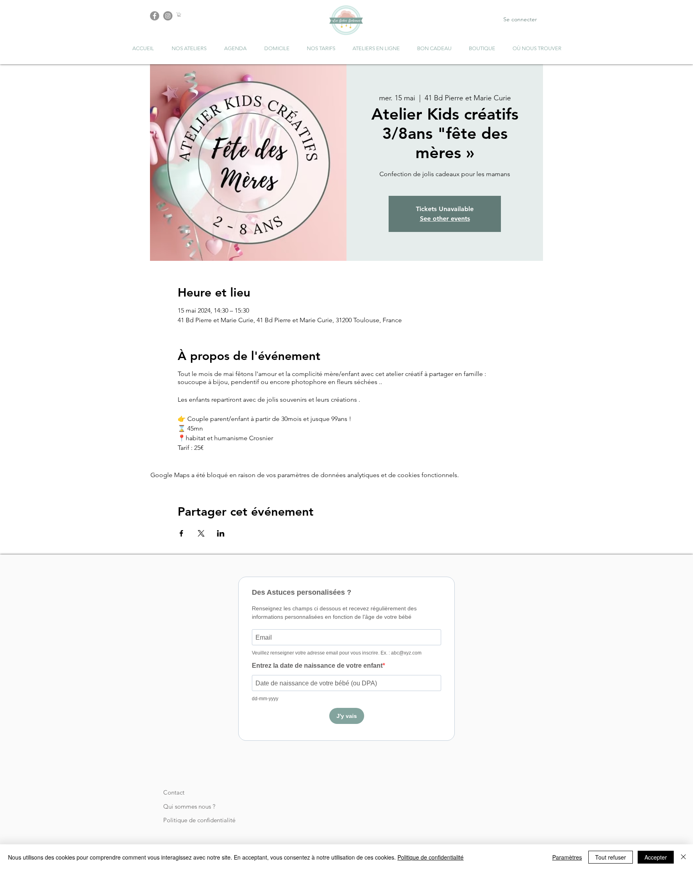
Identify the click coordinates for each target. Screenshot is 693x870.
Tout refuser (610, 857)
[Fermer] (683, 857)
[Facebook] (154, 15)
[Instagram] (167, 15)
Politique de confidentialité (199, 820)
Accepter (655, 857)
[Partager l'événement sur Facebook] (181, 533)
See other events (445, 218)
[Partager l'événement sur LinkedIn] (221, 533)
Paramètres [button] (567, 857)
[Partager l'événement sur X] (201, 533)
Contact (173, 792)
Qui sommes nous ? (189, 806)
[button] (179, 14)
